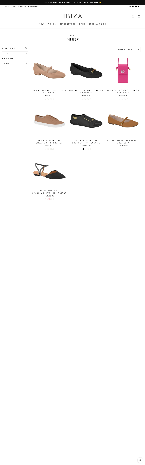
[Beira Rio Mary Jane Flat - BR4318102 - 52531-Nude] (46, 99)
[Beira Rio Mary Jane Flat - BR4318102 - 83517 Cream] (52, 99)
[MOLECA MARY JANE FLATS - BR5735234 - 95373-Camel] (120, 149)
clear (26, 48)
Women (52, 24)
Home (72, 35)
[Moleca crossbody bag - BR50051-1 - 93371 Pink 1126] (120, 99)
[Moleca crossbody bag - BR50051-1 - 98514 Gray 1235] (126, 99)
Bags (82, 24)
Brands (8, 58)
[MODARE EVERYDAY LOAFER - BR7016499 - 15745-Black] (83, 99)
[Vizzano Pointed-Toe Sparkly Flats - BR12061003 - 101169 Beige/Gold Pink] (49, 199)
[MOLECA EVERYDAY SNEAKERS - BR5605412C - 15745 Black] (83, 149)
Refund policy (33, 6)
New (41, 24)
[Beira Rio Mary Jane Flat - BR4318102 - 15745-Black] (49, 99)
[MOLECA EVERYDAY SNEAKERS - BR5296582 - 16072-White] (49, 149)
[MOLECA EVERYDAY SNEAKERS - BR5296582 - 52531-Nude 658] (46, 149)
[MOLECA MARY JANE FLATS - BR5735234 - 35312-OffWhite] (126, 149)
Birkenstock (68, 24)
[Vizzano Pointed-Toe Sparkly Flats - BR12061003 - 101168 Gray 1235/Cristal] (52, 199)
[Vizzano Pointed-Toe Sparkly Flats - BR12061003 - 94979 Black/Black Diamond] (46, 199)
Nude (6, 53)
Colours (9, 48)
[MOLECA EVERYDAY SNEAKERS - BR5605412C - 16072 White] (89, 149)
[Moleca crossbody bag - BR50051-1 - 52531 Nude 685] (123, 99)
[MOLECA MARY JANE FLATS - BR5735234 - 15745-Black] (123, 149)
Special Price (97, 24)
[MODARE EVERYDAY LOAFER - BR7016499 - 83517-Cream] (86, 99)
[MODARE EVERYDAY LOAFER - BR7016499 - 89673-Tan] (89, 99)
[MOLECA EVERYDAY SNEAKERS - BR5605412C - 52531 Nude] (86, 149)
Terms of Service (19, 6)
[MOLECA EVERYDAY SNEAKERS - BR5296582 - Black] (52, 149)
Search (7, 6)
